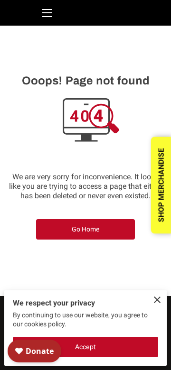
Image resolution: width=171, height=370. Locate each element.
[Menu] (46, 13)
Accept (85, 347)
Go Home (86, 229)
